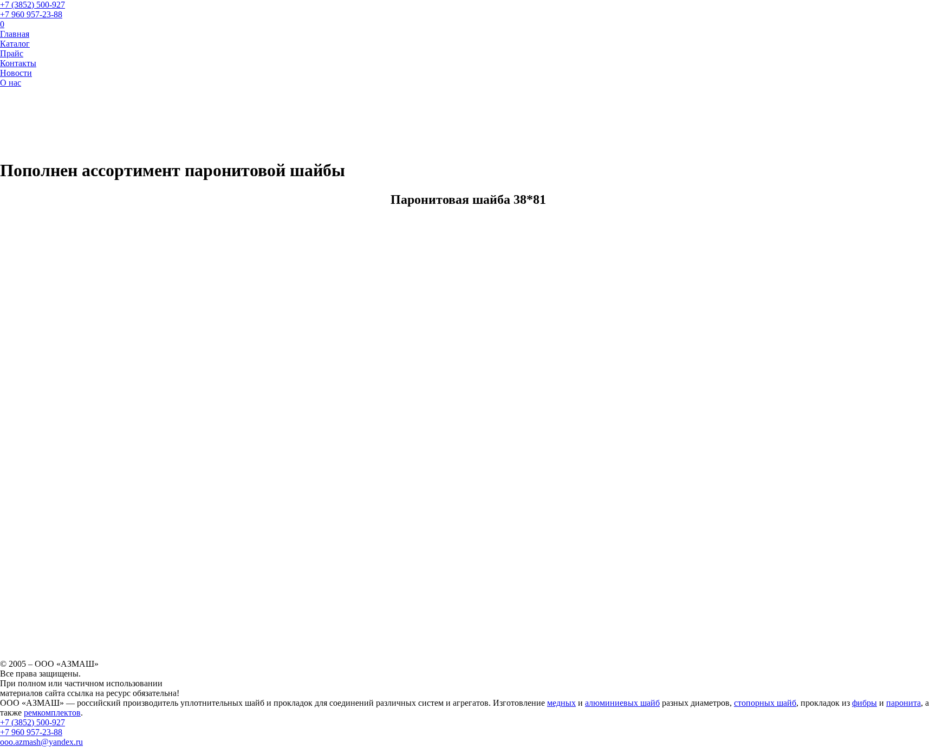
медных (561, 702)
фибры (864, 702)
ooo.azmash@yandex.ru (41, 741)
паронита (903, 702)
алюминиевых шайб (622, 702)
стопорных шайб (765, 702)
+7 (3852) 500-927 (32, 4)
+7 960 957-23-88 (31, 14)
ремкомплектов (52, 712)
